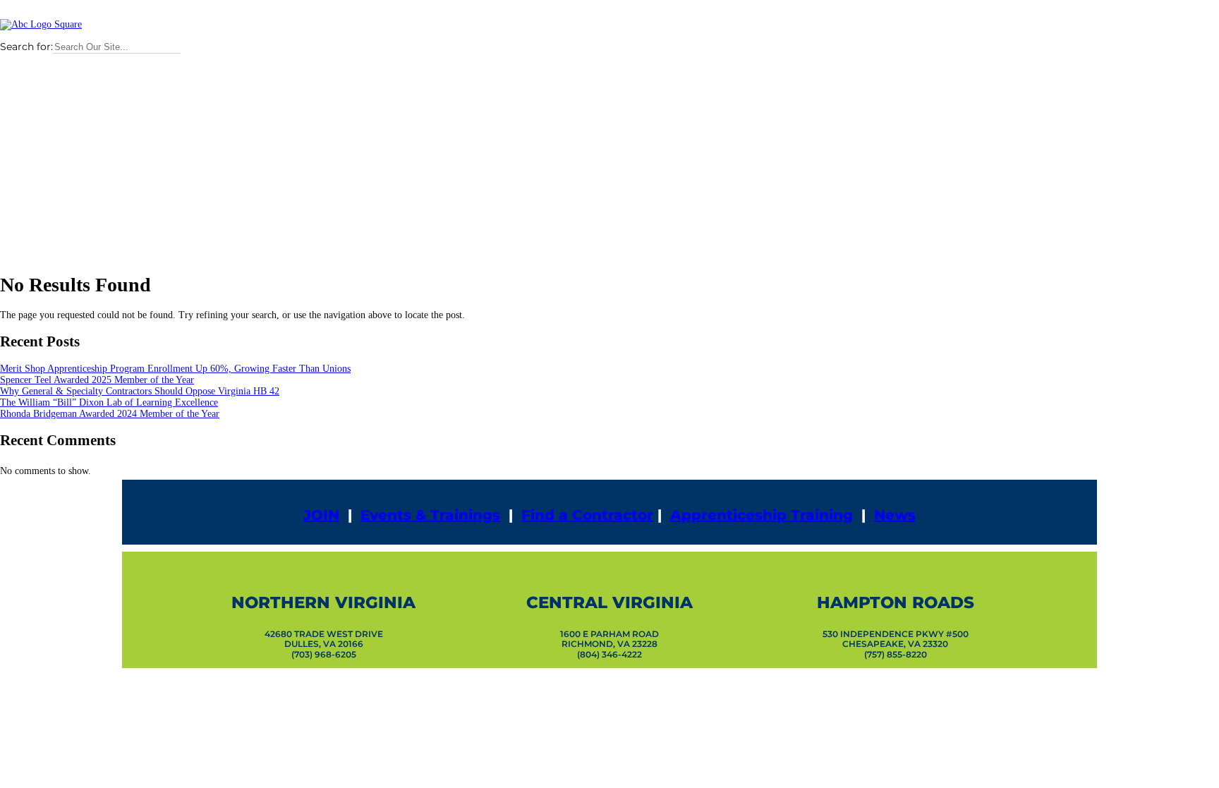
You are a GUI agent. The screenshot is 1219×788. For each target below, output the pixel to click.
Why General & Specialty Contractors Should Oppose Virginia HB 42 (139, 391)
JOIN (321, 515)
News (895, 515)
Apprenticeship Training (761, 515)
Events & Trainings (430, 515)
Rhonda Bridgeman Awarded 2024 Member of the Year (109, 413)
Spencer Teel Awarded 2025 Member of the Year (97, 380)
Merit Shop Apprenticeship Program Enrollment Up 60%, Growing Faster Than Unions (175, 368)
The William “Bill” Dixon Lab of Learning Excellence (109, 402)
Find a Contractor (587, 515)
